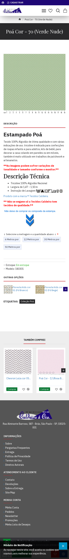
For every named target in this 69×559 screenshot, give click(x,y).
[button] (3, 289)
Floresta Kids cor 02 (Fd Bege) (53, 289)
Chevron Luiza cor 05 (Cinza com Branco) (18, 378)
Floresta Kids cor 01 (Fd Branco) (22, 289)
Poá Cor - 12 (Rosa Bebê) (51, 378)
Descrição (10, 123)
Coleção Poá (27, 301)
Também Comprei (34, 339)
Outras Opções (14, 277)
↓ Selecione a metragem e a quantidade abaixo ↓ (30, 234)
